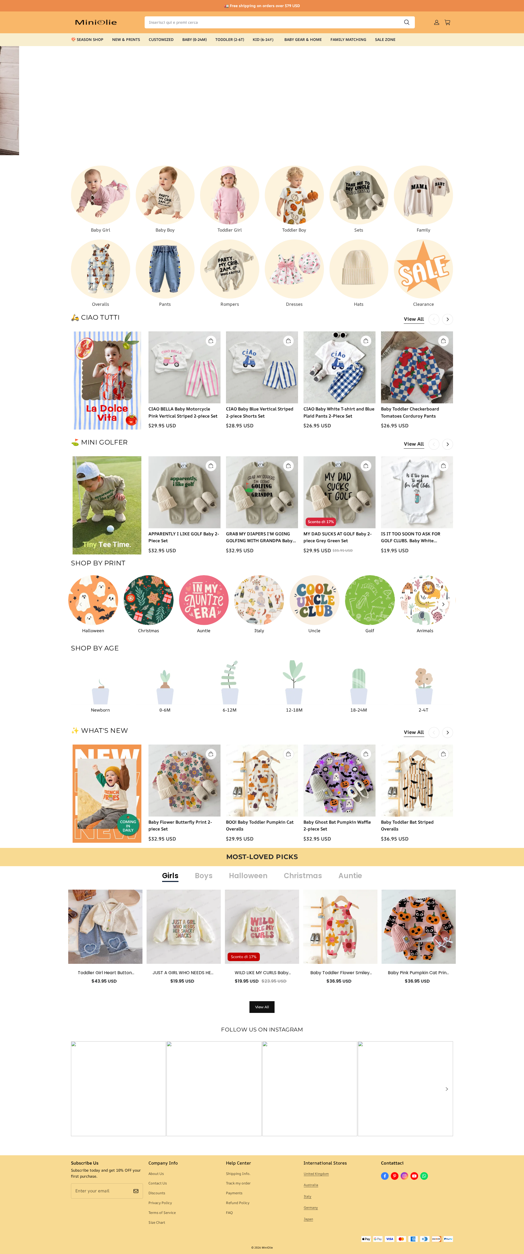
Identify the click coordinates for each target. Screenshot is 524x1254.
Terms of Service (162, 1212)
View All (414, 319)
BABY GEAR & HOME (303, 39)
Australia (311, 1185)
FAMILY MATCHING (348, 39)
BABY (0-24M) (194, 39)
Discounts (156, 1192)
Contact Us (157, 1183)
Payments (234, 1192)
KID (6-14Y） (264, 39)
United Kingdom (316, 1173)
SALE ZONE (385, 39)
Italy (307, 1196)
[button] (446, 1089)
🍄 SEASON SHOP (87, 39)
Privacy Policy (160, 1202)
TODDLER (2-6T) (229, 39)
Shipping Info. (238, 1173)
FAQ (229, 1212)
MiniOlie (267, 1247)
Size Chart (156, 1222)
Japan (308, 1219)
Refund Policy (237, 1202)
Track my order (238, 1183)
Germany (311, 1207)
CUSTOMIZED (161, 39)
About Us (156, 1173)
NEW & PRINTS (126, 39)
